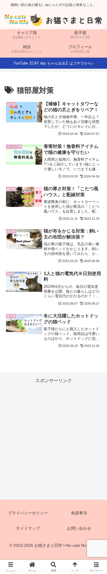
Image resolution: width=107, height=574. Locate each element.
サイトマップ (28, 528)
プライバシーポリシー (28, 513)
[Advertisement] (53, 438)
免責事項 (79, 513)
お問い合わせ (79, 528)
